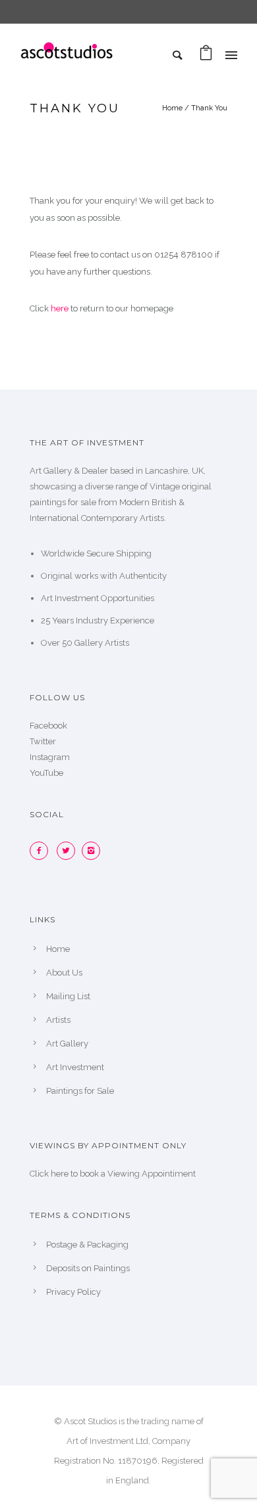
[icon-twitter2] (69, 851)
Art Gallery (67, 1043)
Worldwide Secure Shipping (96, 553)
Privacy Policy (73, 1292)
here (60, 308)
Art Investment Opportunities (97, 598)
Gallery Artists (101, 643)
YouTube (46, 773)
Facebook (48, 726)
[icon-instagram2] (94, 851)
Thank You (209, 108)
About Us (64, 973)
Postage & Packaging (87, 1244)
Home (172, 108)
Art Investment (75, 1067)
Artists (58, 1020)
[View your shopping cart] (206, 56)
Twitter (43, 741)
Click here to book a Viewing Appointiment (113, 1174)
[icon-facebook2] (42, 851)
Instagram (50, 757)
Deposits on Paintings (88, 1268)
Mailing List (68, 996)
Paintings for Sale (80, 1091)
